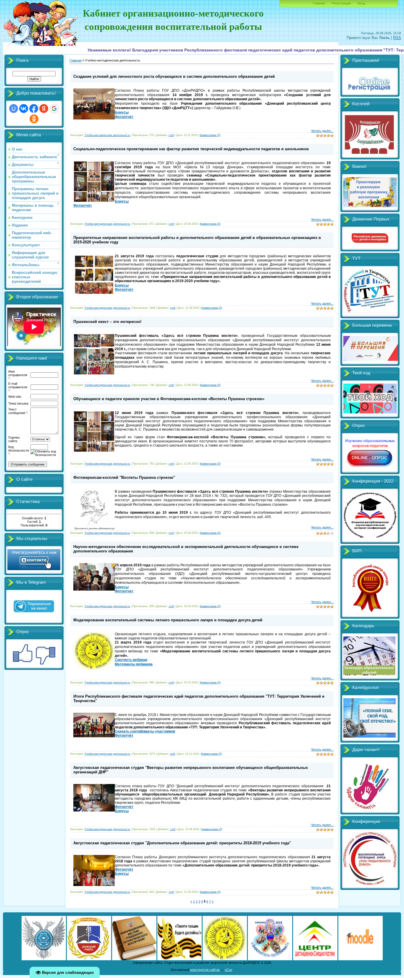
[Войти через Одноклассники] (34, 118)
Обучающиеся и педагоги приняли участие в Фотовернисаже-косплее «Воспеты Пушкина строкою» (168, 399)
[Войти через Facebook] (33, 108)
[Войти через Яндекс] (43, 108)
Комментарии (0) (210, 135)
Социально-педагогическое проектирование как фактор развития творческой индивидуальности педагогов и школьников (191, 149)
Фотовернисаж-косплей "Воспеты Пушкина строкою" (124, 477)
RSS (397, 37)
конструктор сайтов (205, 969)
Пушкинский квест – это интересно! (107, 321)
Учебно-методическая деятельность (107, 135)
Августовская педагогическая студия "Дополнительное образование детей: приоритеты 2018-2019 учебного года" (182, 843)
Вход (361, 3)
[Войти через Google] (54, 108)
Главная (319, 3)
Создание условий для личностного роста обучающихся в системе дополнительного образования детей (174, 76)
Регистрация (341, 3)
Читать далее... (322, 130)
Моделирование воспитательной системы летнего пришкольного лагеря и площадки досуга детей (167, 620)
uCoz (228, 969)
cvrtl (171, 135)
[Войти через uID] (13, 108)
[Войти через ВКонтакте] (23, 108)
